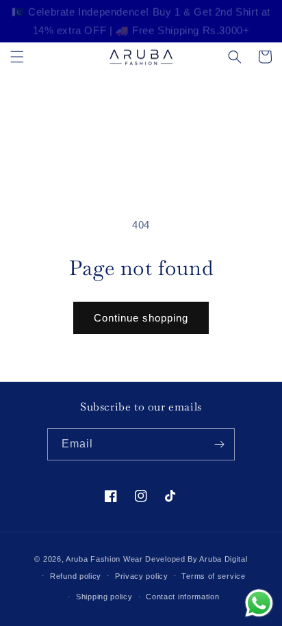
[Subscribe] (219, 444)
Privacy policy (141, 576)
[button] (17, 57)
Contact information (182, 596)
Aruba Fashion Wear (104, 559)
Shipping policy (104, 596)
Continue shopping (141, 318)
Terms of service (213, 576)
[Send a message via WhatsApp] (259, 603)
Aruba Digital (223, 559)
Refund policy (75, 576)
